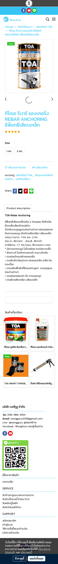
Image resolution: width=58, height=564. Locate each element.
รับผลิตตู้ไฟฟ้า (10, 503)
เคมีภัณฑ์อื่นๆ (23, 179)
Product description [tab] (18, 208)
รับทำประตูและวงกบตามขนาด (18, 495)
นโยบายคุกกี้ (26, 552)
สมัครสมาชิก (9, 520)
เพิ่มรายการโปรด (16, 167)
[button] (46, 19)
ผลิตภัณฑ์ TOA (24, 175)
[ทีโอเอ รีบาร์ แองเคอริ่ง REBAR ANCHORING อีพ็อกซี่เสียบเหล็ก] (29, 66)
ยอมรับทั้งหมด (36, 558)
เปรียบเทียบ (41, 167)
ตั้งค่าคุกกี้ (19, 558)
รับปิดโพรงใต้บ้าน (11, 507)
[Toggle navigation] (53, 19)
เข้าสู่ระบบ (7, 524)
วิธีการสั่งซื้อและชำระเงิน (15, 528)
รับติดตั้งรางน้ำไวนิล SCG (15, 499)
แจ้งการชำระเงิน (10, 533)
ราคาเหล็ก (7, 482)
